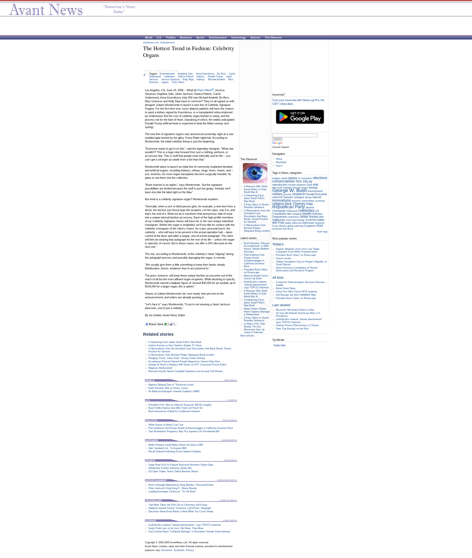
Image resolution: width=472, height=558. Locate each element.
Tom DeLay (304, 181)
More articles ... (248, 335)
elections (320, 178)
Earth (309, 184)
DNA (321, 216)
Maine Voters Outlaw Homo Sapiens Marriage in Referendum (257, 311)
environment (315, 191)
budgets (276, 178)
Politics (171, 37)
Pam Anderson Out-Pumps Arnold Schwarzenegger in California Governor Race (190, 428)
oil (299, 178)
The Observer (273, 37)
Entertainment (218, 37)
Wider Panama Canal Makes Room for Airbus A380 (175, 444)
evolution (277, 228)
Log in (279, 165)
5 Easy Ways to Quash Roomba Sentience (256, 206)
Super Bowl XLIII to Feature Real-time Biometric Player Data (180, 464)
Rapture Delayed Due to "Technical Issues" (171, 384)
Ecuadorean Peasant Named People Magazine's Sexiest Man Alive (184, 361)
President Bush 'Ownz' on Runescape (256, 271)
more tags (322, 231)
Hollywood (292, 211)
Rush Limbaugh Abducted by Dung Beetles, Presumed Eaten (181, 484)
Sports (200, 37)
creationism (293, 216)
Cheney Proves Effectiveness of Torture (297, 325)
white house (309, 216)
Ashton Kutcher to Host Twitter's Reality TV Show (175, 345)
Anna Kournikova (205, 73)
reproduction (279, 184)
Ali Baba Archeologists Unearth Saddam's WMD (173, 391)
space (292, 178)
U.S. (159, 37)
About (279, 159)
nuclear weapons (297, 184)
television (308, 222)
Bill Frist (278, 222)
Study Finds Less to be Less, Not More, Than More (175, 528)
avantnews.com (151, 43)
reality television (293, 223)
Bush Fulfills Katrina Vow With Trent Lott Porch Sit (175, 408)
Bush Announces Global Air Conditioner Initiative (174, 411)
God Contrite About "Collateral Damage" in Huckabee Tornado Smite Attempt (189, 531)
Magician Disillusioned (160, 368)
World (148, 37)
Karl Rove (288, 228)
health (306, 213)
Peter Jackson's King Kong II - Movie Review (172, 488)
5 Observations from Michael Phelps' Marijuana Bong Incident (181, 354)
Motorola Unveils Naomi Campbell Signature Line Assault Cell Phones (185, 371)
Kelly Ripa (188, 79)
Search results (283, 258)
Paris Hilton (178, 82)
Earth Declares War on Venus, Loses (168, 388)
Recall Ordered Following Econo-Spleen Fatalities (174, 451)
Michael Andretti (216, 79)
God (319, 225)
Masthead (281, 162)
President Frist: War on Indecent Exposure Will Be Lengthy (179, 404)
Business (186, 37)
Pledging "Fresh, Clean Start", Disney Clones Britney (176, 358)
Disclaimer (166, 550)
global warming (295, 225)
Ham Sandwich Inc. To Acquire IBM (167, 448)
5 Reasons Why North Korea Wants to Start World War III (255, 189)
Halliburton (278, 219)
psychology (298, 220)
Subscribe (279, 345)
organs (165, 82)
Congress (310, 225)
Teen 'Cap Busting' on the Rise (292, 328)
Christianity (279, 210)
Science (255, 37)
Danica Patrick (186, 76)
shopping (297, 214)
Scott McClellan (314, 219)
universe (277, 197)
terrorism (296, 200)
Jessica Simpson (170, 79)
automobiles (308, 200)
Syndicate (179, 550)
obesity (283, 225)
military (277, 194)
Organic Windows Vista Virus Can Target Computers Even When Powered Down (297, 250)
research (298, 194)
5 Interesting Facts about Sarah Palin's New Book (175, 342)
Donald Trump (215, 76)
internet (317, 197)
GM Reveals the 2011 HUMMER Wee (296, 294)
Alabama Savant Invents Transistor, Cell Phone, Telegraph (179, 508)
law (289, 213)
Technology (238, 37)
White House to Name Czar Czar (165, 424)
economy (320, 200)
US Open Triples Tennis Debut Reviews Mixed (173, 471)
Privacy (190, 550)
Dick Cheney (295, 203)
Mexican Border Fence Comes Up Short (256, 277)
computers (306, 178)
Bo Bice (221, 73)
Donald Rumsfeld (316, 194)
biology (313, 187)
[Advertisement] (234, 26)
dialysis (201, 76)
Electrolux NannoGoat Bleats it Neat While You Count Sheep (180, 511)
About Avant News (286, 288)
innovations (281, 200)
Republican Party (288, 206)
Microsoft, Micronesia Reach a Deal (295, 309)
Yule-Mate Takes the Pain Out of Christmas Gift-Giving (177, 504)
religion (278, 203)
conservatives (283, 181)
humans (288, 197)
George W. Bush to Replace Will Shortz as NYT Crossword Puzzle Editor (187, 364)
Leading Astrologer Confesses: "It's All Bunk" (172, 491)
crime (289, 220)
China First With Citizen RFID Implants (296, 291)
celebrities (169, 76)
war (315, 184)
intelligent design (303, 197)
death (284, 178)
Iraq (309, 203)
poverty (287, 194)
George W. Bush (289, 190)
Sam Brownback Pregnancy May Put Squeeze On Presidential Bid (183, 431)
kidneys (201, 79)
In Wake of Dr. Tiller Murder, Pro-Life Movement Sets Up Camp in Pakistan (254, 328)
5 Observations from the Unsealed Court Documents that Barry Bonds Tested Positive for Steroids (257, 216)
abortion (310, 207)
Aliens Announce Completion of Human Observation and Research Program (296, 269)
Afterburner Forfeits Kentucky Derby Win (170, 468)
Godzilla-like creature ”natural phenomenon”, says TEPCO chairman (184, 525)
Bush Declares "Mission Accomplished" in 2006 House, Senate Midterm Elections (257, 247)
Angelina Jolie (185, 73)
